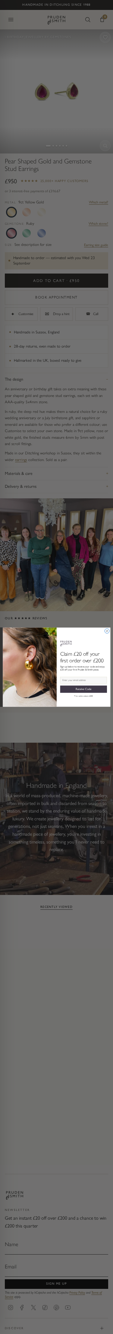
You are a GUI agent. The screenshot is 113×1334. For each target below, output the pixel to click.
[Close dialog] (107, 630)
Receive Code (83, 689)
